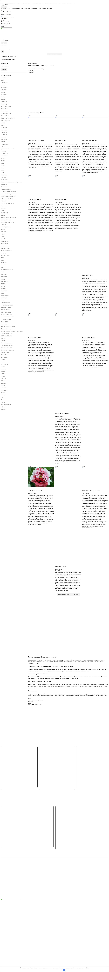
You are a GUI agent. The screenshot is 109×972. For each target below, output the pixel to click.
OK (64, 969)
